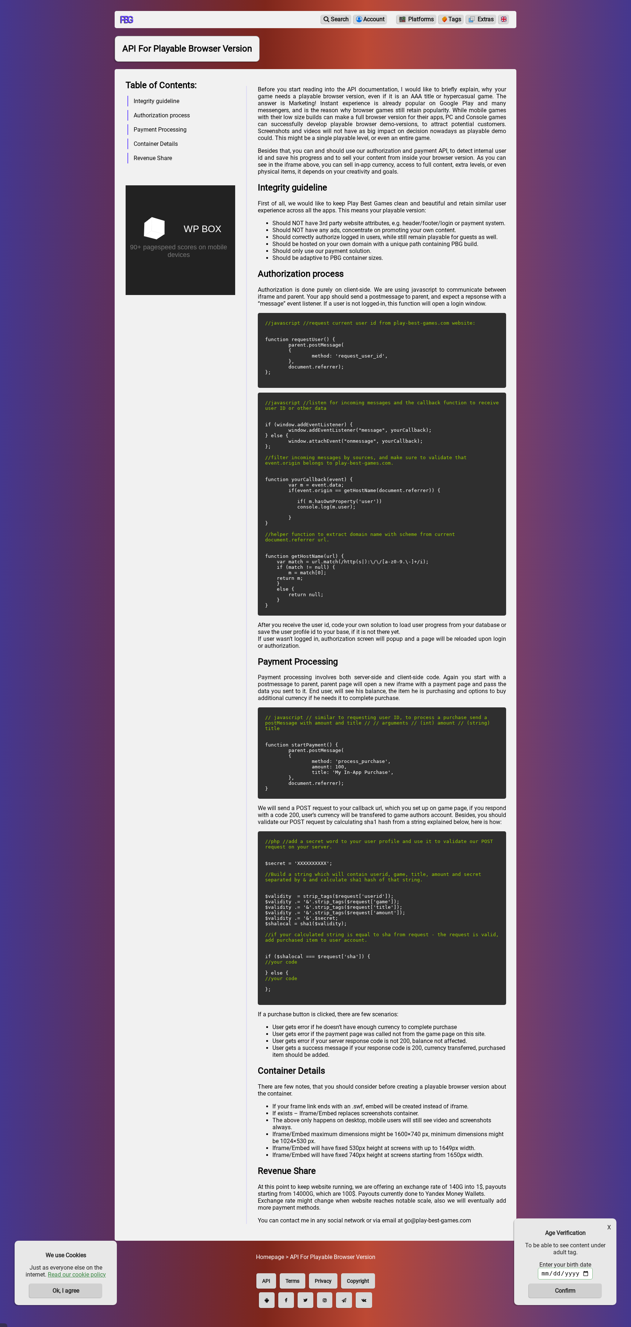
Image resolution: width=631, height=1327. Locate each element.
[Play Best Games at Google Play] (267, 1300)
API (266, 1281)
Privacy (323, 1281)
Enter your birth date (565, 1264)
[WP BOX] (180, 231)
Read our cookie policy (77, 1274)
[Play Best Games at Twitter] (305, 1300)
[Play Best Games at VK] (364, 1300)
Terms (292, 1281)
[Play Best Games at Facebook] (286, 1300)
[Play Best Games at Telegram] (344, 1300)
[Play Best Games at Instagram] (324, 1300)
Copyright (358, 1281)
